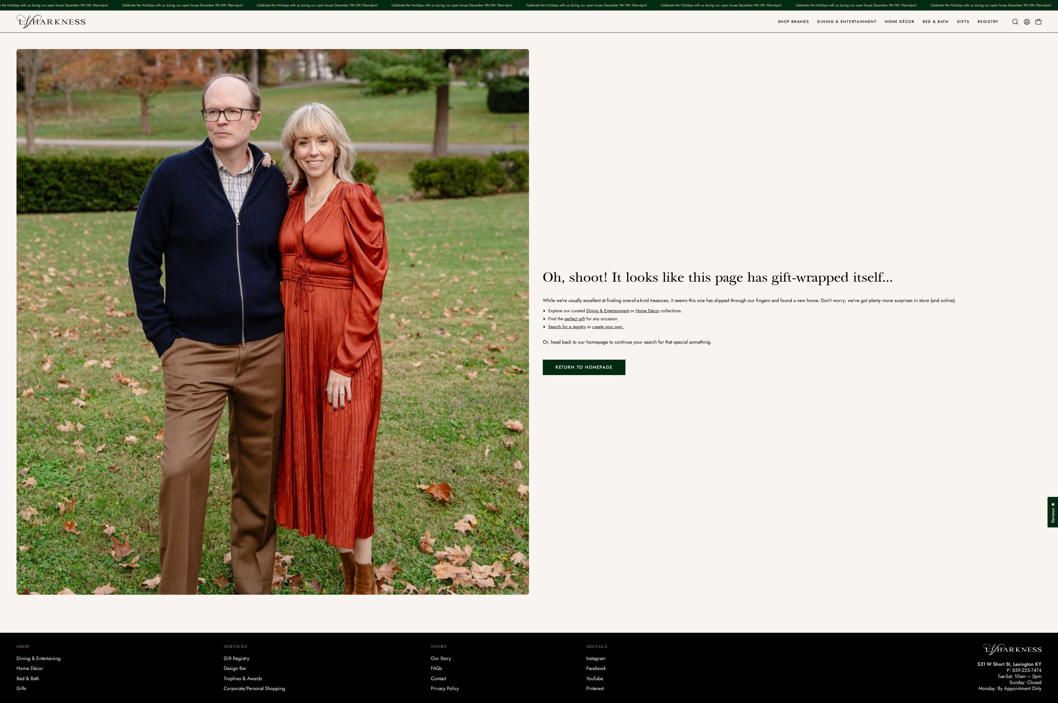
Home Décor (647, 311)
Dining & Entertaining (39, 658)
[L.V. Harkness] (51, 21)
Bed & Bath (28, 678)
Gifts (21, 688)
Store (439, 646)
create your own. (608, 327)
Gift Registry (236, 658)
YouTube (594, 678)
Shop (23, 646)
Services (235, 646)
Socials (596, 646)
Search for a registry (567, 327)
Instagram (596, 658)
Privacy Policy (445, 688)
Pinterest (595, 688)
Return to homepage (584, 367)
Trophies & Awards (243, 678)
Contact (438, 678)
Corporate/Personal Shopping (254, 688)
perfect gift (575, 319)
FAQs (436, 668)
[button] (1015, 22)
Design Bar (235, 668)
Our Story (441, 658)
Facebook (596, 668)
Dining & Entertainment (607, 311)
